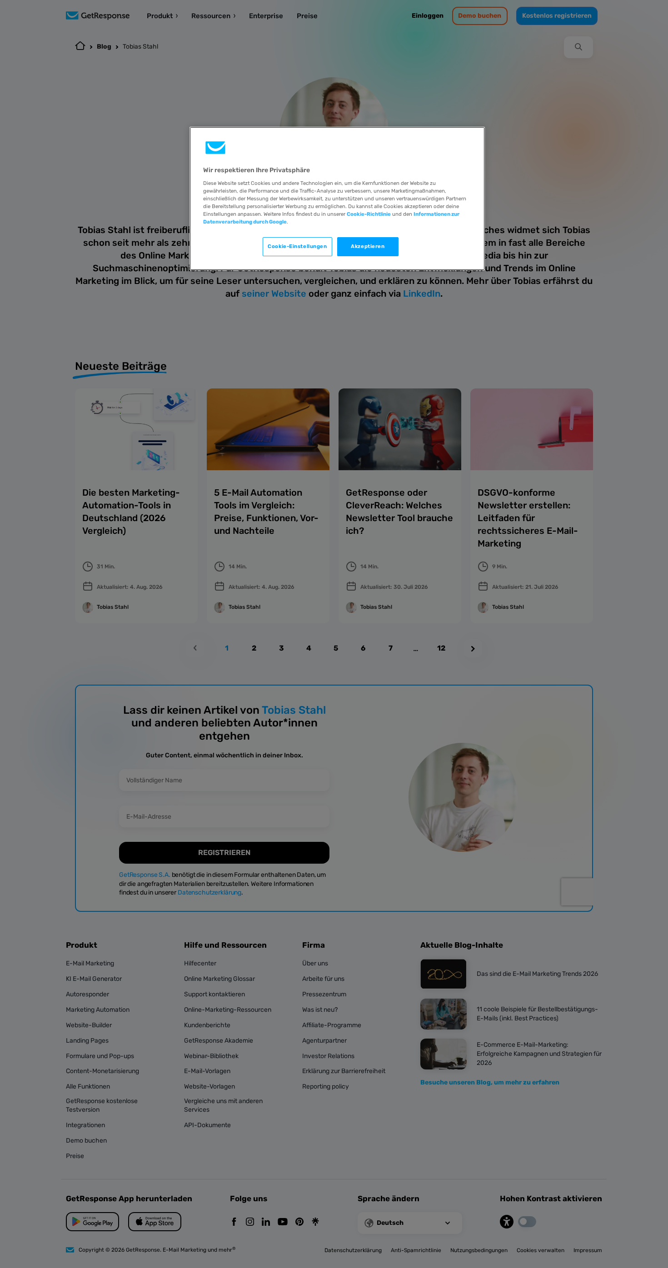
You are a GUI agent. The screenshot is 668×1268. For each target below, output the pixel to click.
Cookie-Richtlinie (369, 214)
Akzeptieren (367, 246)
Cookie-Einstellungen (297, 246)
